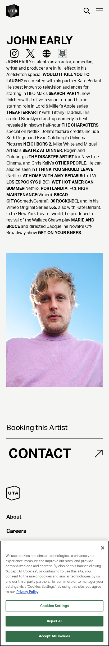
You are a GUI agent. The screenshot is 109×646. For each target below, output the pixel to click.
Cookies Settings (54, 606)
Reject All (54, 621)
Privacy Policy (27, 592)
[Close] (102, 548)
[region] (54, 593)
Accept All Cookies (54, 636)
